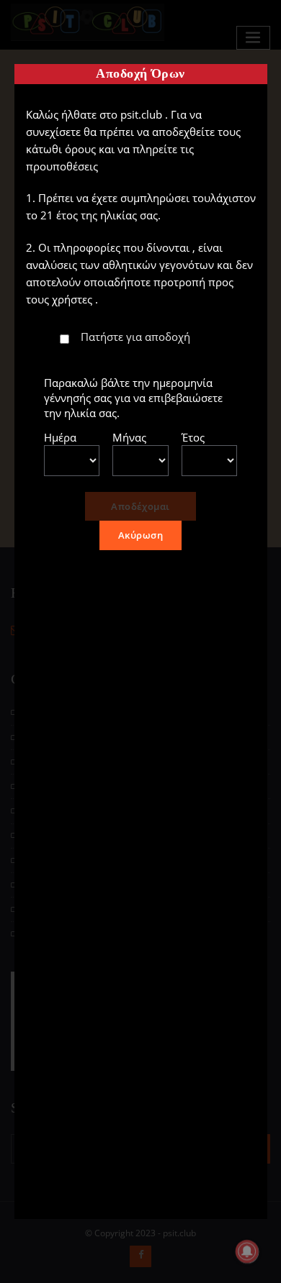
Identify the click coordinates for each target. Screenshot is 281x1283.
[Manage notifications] (247, 1251)
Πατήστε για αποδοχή (135, 336)
